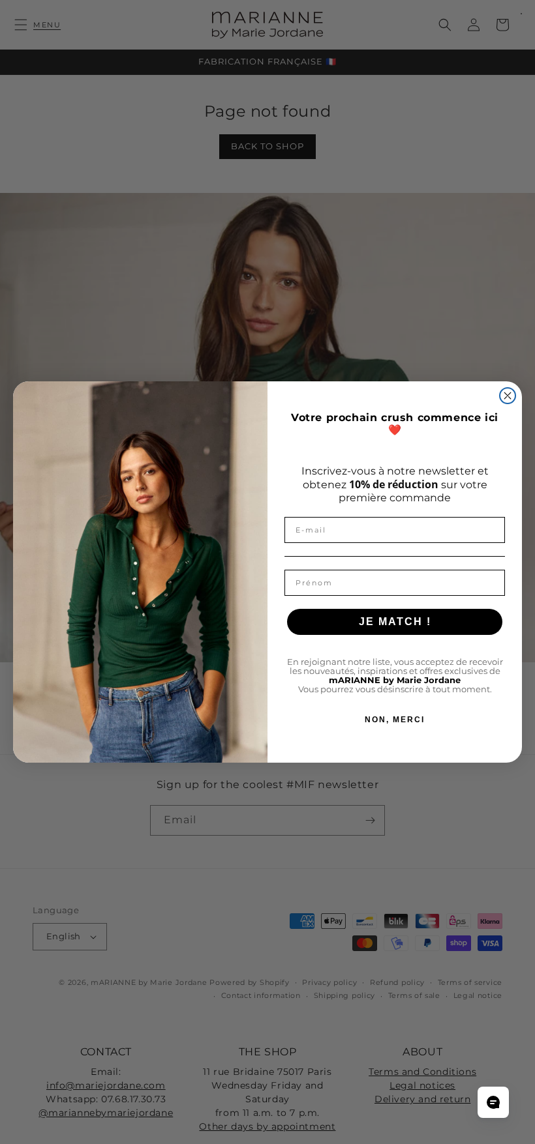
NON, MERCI (395, 719)
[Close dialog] (507, 395)
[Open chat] (493, 1102)
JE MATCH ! (395, 621)
